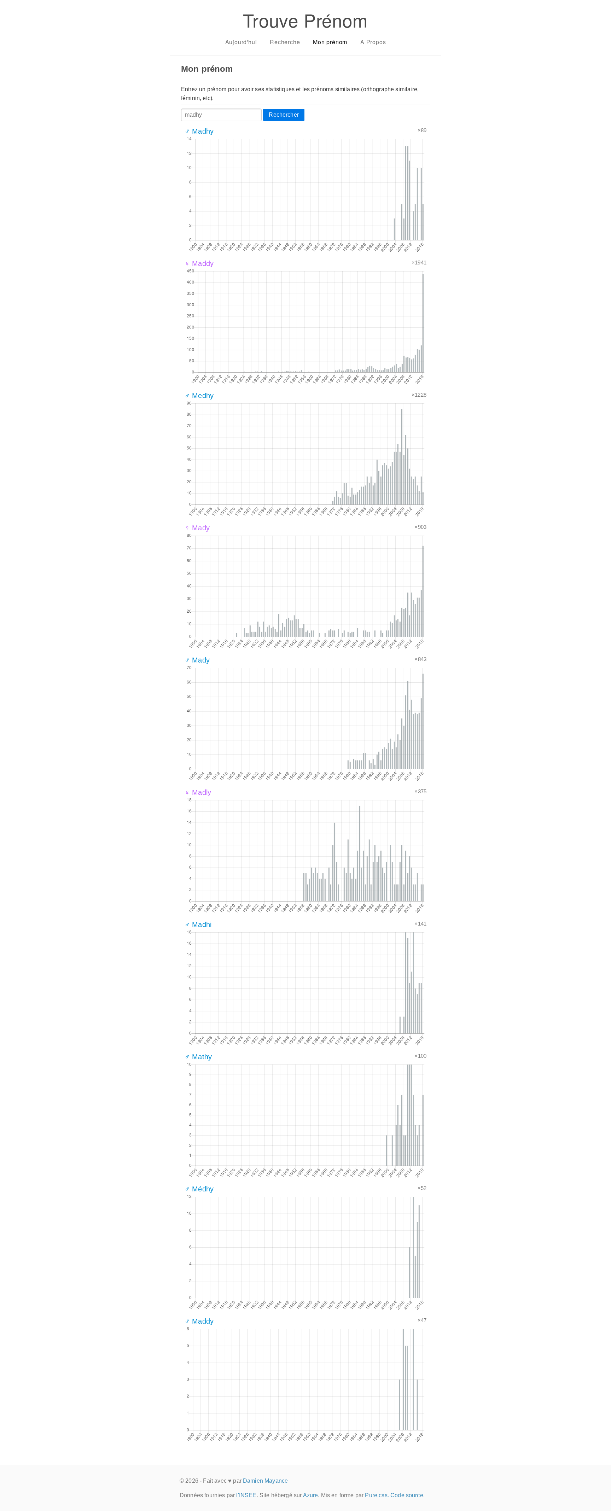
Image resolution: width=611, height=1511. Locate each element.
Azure (310, 1495)
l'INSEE (246, 1495)
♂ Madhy (199, 131)
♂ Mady (197, 660)
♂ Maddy (199, 1321)
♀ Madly (198, 792)
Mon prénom (330, 42)
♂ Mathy (198, 1057)
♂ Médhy (199, 1189)
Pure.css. (377, 1495)
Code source (406, 1495)
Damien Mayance (265, 1481)
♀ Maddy (199, 263)
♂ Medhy (199, 395)
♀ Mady (197, 528)
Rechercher (284, 115)
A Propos (373, 42)
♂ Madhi (198, 924)
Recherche (285, 42)
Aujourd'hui (241, 42)
